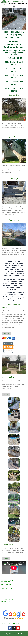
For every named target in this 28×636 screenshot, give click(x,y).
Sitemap (3, 593)
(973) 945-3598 (14, 57)
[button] (14, 6)
